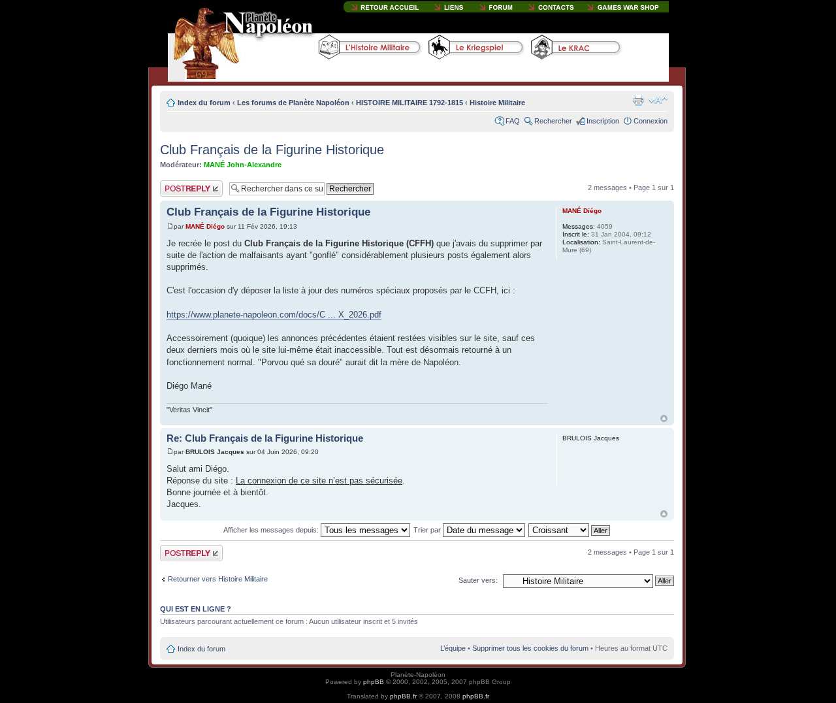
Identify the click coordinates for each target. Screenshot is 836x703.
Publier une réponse (177, 188)
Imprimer (638, 100)
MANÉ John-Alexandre (242, 165)
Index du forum (204, 102)
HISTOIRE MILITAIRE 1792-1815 (409, 102)
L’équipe (453, 648)
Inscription (603, 121)
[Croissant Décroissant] (569, 530)
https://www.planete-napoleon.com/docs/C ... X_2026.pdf (274, 314)
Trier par (428, 530)
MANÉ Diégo (205, 226)
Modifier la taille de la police (658, 100)
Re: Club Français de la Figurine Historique (265, 438)
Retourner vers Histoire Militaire (218, 579)
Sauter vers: (478, 580)
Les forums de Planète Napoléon (293, 102)
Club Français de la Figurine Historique (272, 149)
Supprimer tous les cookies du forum (530, 648)
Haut (663, 418)
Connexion (650, 121)
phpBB (373, 681)
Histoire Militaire (497, 102)
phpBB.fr (403, 696)
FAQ (513, 121)
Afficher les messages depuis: (272, 530)
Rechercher (553, 121)
